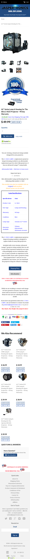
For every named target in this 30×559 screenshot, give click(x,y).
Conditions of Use (15, 490)
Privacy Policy (15, 493)
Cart (27, 2)
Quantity (4, 128)
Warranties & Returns (15, 483)
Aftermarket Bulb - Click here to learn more (15, 169)
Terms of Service (15, 497)
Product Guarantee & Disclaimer (15, 488)
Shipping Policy (15, 268)
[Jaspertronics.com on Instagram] (19, 519)
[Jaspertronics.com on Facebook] (10, 519)
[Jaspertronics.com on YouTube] (24, 519)
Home (2, 19)
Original (10, 186)
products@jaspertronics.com (12, 304)
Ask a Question (15, 274)
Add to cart (5, 370)
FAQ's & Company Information (15, 486)
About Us (15, 479)
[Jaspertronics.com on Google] (15, 519)
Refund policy (15, 500)
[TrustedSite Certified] (6, 142)
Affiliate (15, 502)
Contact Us (15, 495)
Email (15, 527)
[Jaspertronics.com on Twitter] (6, 519)
